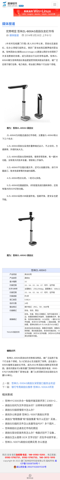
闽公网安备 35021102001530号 (31, 467)
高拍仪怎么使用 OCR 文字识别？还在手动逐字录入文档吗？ (31, 437)
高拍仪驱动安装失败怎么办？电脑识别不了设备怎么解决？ (31, 432)
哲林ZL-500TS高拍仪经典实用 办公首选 (26, 442)
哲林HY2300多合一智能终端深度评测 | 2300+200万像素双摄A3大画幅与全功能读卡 (31, 400)
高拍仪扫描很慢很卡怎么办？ (20, 409)
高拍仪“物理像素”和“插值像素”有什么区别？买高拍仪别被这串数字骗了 (31, 419)
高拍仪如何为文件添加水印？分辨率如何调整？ (29, 405)
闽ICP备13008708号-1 (38, 462)
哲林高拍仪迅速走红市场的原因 (21, 428)
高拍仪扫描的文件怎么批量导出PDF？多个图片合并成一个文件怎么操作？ (31, 423)
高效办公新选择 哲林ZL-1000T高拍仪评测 (27, 414)
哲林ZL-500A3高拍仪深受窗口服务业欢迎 (33, 383)
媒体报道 (14, 35)
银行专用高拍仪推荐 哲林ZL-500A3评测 (33, 387)
